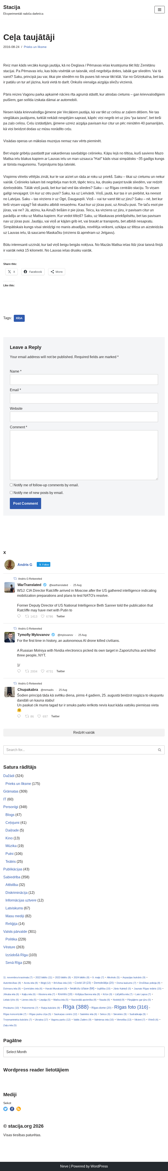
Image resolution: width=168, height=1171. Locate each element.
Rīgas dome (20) (101, 1007)
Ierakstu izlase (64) (82, 988)
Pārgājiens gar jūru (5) (139, 999)
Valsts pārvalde (15, 931)
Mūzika (11, 846)
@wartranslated (58, 585)
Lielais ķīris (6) (11, 999)
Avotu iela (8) (31, 983)
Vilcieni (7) (139, 1019)
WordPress (99, 1166)
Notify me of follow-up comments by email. (46, 485)
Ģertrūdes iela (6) (33, 988)
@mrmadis (47, 689)
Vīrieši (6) (153, 1019)
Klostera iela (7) (46, 994)
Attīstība (11, 885)
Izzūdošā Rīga (16, 955)
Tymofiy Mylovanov (34, 635)
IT (4, 799)
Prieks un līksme (35, 47)
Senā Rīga (13, 962)
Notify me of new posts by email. (38, 493)
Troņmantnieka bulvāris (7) (17, 1019)
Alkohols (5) (113, 977)
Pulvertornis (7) (30, 1007)
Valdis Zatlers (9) (82, 1019)
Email (15, 390)
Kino (9, 838)
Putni (9, 854)
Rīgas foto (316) (131, 1007)
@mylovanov (65, 635)
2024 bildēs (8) (81, 977)
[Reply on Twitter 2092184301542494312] (20, 716)
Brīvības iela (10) (63, 983)
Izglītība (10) (103, 988)
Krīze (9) (107, 994)
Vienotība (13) (124, 1019)
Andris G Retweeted (30, 578)
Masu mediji (14, 916)
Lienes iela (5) (29, 999)
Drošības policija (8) (149, 983)
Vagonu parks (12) (61, 1019)
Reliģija (11, 924)
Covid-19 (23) (83, 982)
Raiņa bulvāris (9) (50, 1007)
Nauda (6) (104, 999)
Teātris (10, 861)
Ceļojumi (12, 822)
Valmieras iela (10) (104, 1019)
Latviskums (14, 908)
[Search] (160, 749)
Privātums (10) (11, 1007)
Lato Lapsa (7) (143, 994)
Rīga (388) (76, 1007)
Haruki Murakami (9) (56, 988)
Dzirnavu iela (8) (12, 988)
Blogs (9, 815)
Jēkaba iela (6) (11, 994)
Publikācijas (12, 869)
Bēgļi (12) (46, 983)
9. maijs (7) (98, 977)
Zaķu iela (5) (10, 1025)
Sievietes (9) (120, 1014)
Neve (64, 1166)
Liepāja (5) (45, 999)
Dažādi (8, 776)
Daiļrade (12, 830)
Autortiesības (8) (12, 983)
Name (15, 371)
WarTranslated (29, 585)
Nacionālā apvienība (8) (83, 999)
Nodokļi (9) (118, 999)
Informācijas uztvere (21, 900)
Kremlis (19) (65, 994)
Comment (18, 427)
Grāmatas (10, 791)
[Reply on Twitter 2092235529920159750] (20, 671)
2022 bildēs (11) (43, 977)
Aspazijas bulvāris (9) (133, 977)
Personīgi (10, 807)
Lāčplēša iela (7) (124, 994)
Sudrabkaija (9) (138, 1014)
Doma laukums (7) (126, 983)
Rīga (19, 318)
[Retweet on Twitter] (15, 578)
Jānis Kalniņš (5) (122, 988)
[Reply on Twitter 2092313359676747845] (20, 616)
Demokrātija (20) (104, 983)
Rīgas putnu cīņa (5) (40, 1014)
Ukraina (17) (41, 1019)
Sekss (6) (105, 1014)
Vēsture (9, 947)
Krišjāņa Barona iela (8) (87, 994)
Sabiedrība (11, 877)
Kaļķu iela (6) (29, 994)
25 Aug (77, 585)
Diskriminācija (16, 892)
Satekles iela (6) (88, 1014)
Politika (11, 939)
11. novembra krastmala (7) (18, 977)
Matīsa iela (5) (60, 999)
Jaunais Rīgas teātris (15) (147, 988)
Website (16, 408)
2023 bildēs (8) (63, 977)
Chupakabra (28, 689)
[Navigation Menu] (159, 9)
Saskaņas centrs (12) (65, 1014)
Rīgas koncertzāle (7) (14, 1014)
